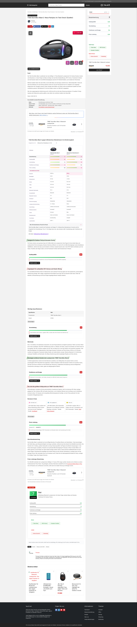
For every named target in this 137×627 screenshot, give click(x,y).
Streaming (100, 617)
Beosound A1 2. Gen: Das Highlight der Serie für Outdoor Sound (76, 587)
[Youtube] (61, 610)
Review (47, 546)
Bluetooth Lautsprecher (32, 15)
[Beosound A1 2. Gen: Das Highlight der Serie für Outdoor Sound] (77, 576)
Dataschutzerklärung (89, 612)
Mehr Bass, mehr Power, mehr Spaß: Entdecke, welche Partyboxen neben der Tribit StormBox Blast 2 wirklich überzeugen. (54, 114)
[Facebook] (56, 610)
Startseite (29, 11)
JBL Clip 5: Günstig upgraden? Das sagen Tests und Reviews (62, 587)
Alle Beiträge (35, 11)
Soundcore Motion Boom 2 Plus (74, 463)
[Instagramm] (59, 610)
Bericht (33, 546)
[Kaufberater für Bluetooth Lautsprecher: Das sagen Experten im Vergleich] (34, 576)
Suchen (88, 5)
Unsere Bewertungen (89, 619)
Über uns (86, 617)
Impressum (87, 609)
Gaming (100, 614)
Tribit (80, 409)
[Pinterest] (64, 610)
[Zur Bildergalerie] (30, 33)
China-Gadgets (50, 411)
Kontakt (86, 614)
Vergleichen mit (32, 143)
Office (99, 612)
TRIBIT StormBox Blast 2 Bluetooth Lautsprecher (100, 62)
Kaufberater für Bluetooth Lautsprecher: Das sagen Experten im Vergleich (33, 588)
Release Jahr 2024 (41, 546)
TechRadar (34, 411)
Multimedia (101, 619)
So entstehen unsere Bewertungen (46, 107)
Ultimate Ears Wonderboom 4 (73, 152)
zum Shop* (99, 70)
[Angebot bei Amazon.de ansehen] (82, 124)
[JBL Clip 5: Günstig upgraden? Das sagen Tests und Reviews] (62, 576)
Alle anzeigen (31, 321)
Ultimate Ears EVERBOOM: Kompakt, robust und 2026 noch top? (48, 587)
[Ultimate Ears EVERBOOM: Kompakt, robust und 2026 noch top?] (48, 576)
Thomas (33, 20)
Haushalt (100, 609)
